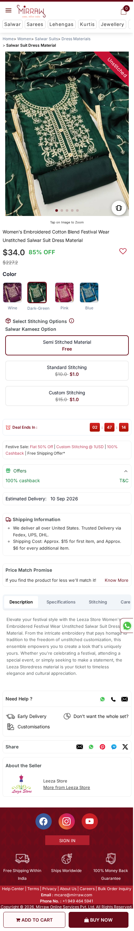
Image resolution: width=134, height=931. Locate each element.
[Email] (124, 698)
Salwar (12, 24)
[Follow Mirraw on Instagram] (67, 821)
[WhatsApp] (102, 698)
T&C (123, 480)
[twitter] (125, 747)
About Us (68, 888)
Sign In (67, 840)
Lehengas (61, 24)
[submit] (123, 250)
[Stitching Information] (71, 321)
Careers (87, 888)
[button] (56, 210)
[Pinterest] (102, 747)
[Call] (113, 698)
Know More (116, 580)
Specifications (61, 601)
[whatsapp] (91, 747)
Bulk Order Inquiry (114, 888)
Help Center (13, 888)
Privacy (49, 888)
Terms (33, 888)
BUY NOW (101, 920)
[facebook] (114, 747)
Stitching (98, 601)
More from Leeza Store (66, 787)
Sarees (35, 24)
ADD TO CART (36, 920)
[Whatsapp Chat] (126, 625)
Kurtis (87, 24)
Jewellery (112, 24)
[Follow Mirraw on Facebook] (43, 821)
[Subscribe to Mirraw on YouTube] (90, 821)
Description (21, 601)
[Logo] (31, 11)
